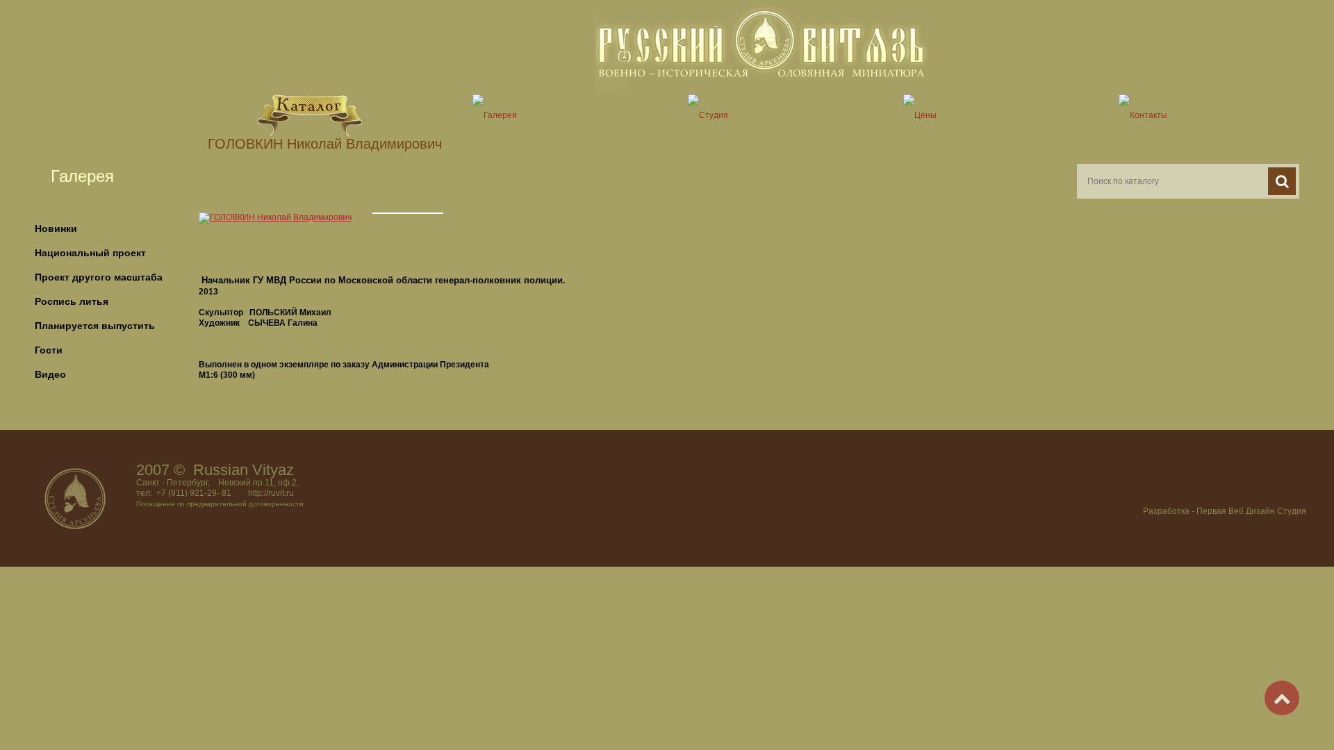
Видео (50, 374)
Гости (49, 350)
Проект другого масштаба (99, 277)
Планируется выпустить (95, 325)
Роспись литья (71, 301)
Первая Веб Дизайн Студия (1251, 511)
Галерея (82, 176)
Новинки (56, 228)
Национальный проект (90, 252)
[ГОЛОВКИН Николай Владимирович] (275, 217)
